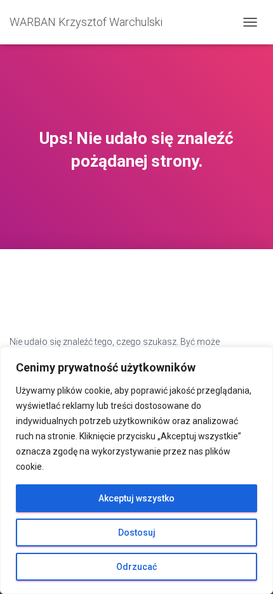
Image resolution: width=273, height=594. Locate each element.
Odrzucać (136, 567)
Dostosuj (137, 532)
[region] (136, 470)
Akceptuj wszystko (136, 498)
